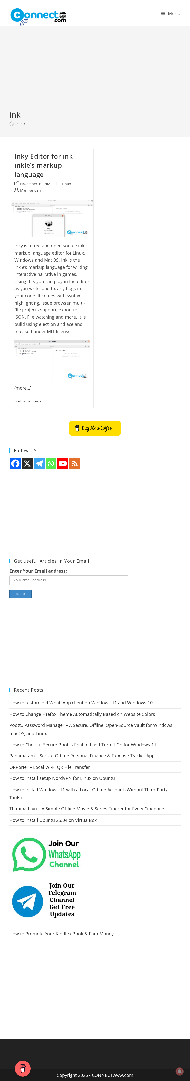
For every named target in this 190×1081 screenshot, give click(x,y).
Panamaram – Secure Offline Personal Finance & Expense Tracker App (82, 756)
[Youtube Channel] (62, 463)
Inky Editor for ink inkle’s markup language (43, 165)
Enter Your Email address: (38, 571)
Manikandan (30, 190)
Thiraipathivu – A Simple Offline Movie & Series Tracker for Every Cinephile (86, 809)
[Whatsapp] (51, 463)
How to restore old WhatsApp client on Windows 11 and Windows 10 (81, 703)
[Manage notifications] (180, 1071)
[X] (27, 463)
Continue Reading (27, 401)
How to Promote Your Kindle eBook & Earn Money (61, 934)
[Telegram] (39, 463)
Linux (66, 183)
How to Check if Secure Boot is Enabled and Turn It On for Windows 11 (82, 744)
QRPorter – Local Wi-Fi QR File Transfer (49, 767)
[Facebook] (15, 463)
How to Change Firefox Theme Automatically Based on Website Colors (82, 714)
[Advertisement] (95, 72)
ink (22, 123)
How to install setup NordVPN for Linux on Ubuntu (62, 778)
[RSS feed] (74, 463)
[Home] (11, 123)
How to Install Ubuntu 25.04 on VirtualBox (53, 820)
